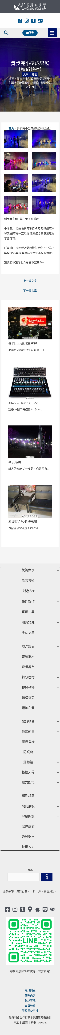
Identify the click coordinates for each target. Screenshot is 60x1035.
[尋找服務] (52, 909)
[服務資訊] (40, 20)
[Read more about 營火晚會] (30, 441)
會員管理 (30, 1005)
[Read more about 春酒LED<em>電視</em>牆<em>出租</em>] (30, 322)
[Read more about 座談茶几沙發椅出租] (30, 500)
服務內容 (30, 995)
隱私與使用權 (30, 1010)
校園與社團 (38, 82)
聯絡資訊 (30, 1000)
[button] (6, 33)
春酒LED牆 (22, 344)
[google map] (30, 909)
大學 (25, 74)
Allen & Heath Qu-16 (23, 403)
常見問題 (30, 990)
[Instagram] (26, 20)
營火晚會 (14, 462)
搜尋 (30, 870)
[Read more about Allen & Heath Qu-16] (30, 382)
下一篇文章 (30, 290)
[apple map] (37, 909)
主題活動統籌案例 (19, 82)
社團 (34, 74)
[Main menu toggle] (52, 32)
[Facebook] (20, 20)
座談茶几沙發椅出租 (22, 522)
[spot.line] (45, 909)
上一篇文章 (30, 280)
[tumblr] (33, 20)
